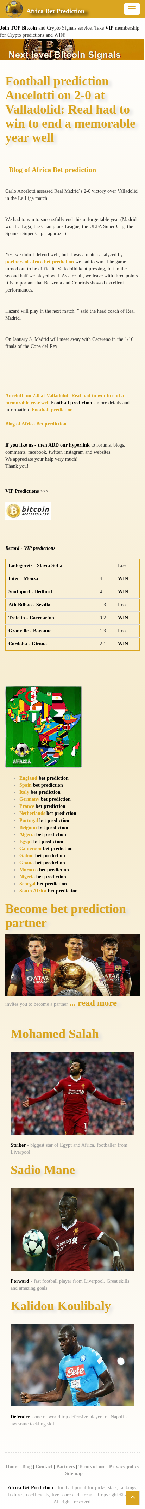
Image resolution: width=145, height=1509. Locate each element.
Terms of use (91, 1466)
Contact (44, 1466)
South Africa (32, 891)
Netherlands (32, 813)
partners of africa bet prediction (39, 261)
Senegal (27, 884)
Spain (25, 785)
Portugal (28, 820)
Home (12, 1466)
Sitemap (74, 1473)
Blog (27, 1466)
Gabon (26, 855)
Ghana (26, 862)
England (28, 778)
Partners (65, 1466)
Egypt (25, 841)
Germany (29, 799)
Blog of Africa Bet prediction (52, 169)
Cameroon (30, 848)
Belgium (28, 827)
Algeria (27, 834)
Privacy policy (124, 1466)
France (26, 806)
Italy (24, 792)
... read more (93, 1002)
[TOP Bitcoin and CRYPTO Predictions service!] (72, 48)
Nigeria (27, 876)
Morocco (28, 869)
